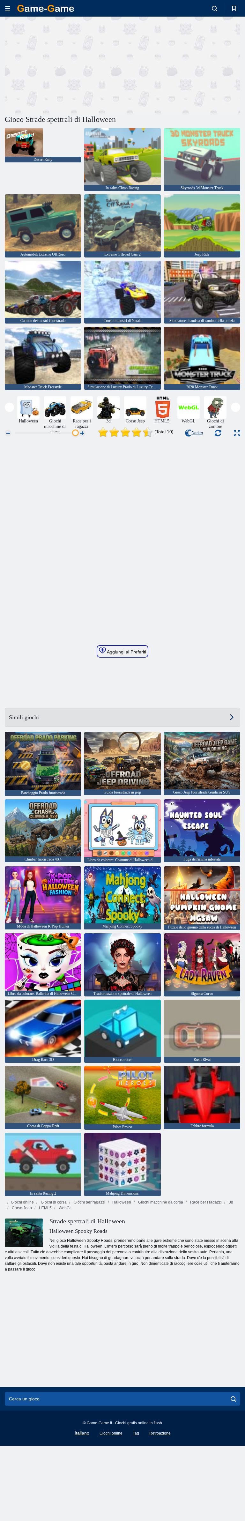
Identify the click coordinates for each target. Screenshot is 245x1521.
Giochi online (22, 1202)
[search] (233, 1399)
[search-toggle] (214, 8)
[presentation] (9, 407)
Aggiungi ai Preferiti (126, 651)
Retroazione (160, 1433)
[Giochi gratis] (45, 8)
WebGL (65, 1208)
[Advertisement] (63, 64)
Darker (197, 433)
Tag (136, 1433)
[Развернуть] (237, 433)
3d (230, 1202)
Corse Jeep (21, 1208)
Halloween (121, 1202)
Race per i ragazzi (205, 1202)
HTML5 (45, 1208)
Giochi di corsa (53, 1202)
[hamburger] (8, 8)
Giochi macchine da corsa (160, 1202)
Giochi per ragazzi (89, 1202)
